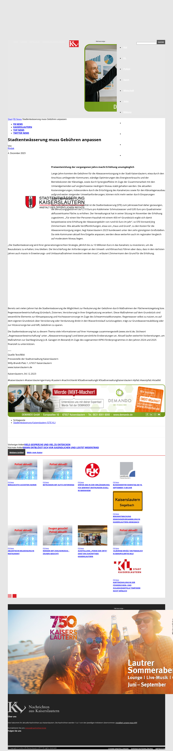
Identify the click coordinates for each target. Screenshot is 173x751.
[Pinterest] (31, 157)
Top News (18, 130)
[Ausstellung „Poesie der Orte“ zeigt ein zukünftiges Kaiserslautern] (92, 545)
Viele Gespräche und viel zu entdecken (47, 444)
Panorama (128, 155)
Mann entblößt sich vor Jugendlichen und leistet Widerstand (61, 447)
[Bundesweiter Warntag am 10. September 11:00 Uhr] (127, 479)
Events (24, 42)
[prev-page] (10, 596)
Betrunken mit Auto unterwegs (58, 485)
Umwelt (127, 123)
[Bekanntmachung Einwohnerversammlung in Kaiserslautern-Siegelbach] (127, 510)
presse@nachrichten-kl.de (35, 728)
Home (15, 42)
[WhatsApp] (41, 157)
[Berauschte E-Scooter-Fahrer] (22, 479)
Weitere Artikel (16, 452)
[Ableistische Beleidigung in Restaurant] (22, 545)
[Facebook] (12, 157)
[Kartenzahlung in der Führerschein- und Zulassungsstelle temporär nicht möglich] (127, 576)
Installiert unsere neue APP (126, 722)
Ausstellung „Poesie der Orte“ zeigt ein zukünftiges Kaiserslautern (92, 554)
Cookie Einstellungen (118, 749)
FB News (17, 119)
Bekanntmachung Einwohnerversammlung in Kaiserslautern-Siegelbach (126, 519)
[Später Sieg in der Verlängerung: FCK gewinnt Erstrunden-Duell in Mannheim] (92, 479)
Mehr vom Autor (34, 452)
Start (10, 119)
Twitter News (21, 133)
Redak (11, 148)
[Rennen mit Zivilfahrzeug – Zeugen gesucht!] (57, 545)
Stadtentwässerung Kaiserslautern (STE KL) (34, 423)
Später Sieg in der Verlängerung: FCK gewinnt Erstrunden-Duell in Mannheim (94, 488)
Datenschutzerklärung (53, 42)
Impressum (35, 42)
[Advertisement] (86, 281)
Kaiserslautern (22, 127)
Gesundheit (129, 134)
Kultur (126, 144)
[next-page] (14, 596)
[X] (22, 157)
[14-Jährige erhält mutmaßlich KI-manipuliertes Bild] (127, 545)
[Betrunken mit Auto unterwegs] (57, 479)
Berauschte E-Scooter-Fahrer (22, 485)
